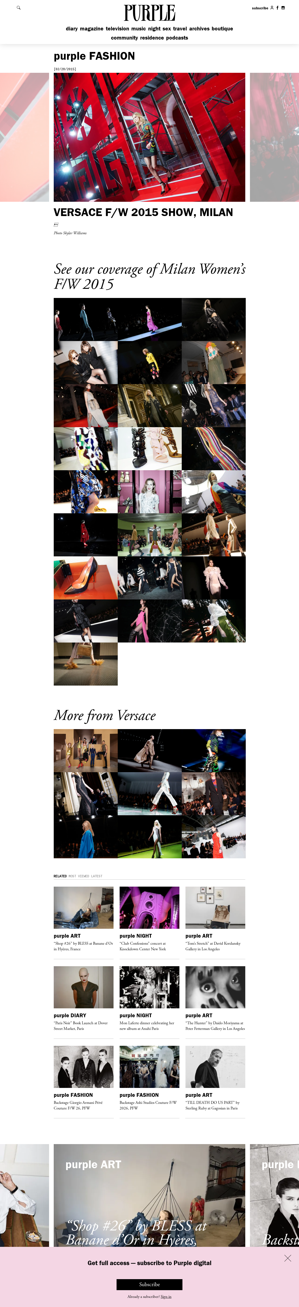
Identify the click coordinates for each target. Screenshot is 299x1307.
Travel (180, 28)
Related (60, 876)
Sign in (166, 1296)
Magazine (91, 28)
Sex (167, 28)
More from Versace (104, 715)
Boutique (222, 28)
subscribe (260, 8)
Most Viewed (79, 876)
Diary (72, 28)
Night (154, 28)
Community (124, 37)
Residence (152, 37)
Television (117, 28)
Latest (96, 876)
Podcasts (177, 37)
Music (138, 28)
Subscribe (149, 1284)
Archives (199, 28)
